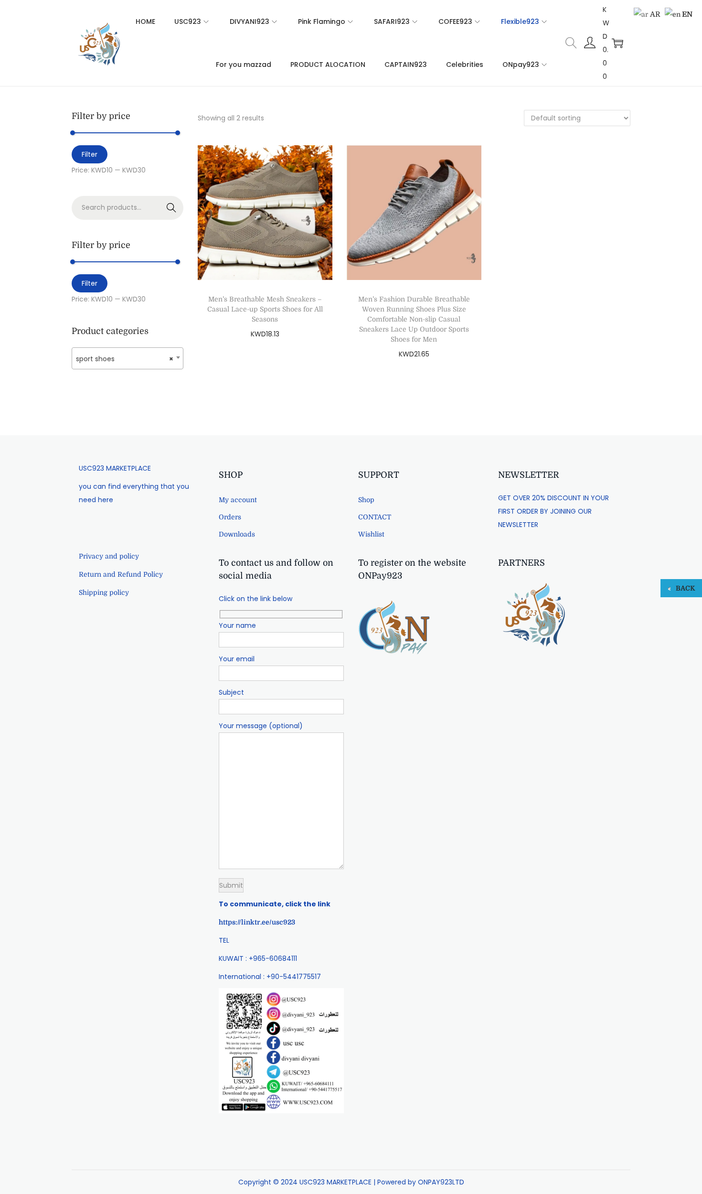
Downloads (237, 534)
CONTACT (374, 517)
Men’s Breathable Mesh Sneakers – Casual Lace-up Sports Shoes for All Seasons (265, 309)
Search (171, 208)
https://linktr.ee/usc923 (257, 922)
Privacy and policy (109, 556)
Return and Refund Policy (121, 574)
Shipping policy (104, 592)
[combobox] (127, 358)
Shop (366, 500)
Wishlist (371, 534)
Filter (89, 154)
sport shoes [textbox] (124, 359)
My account (238, 500)
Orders (230, 517)
